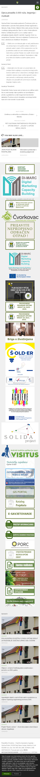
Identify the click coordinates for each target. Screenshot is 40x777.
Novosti (4, 7)
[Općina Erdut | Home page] (18, 2)
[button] (37, 7)
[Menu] (37, 2)
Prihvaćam (6, 773)
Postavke (16, 773)
